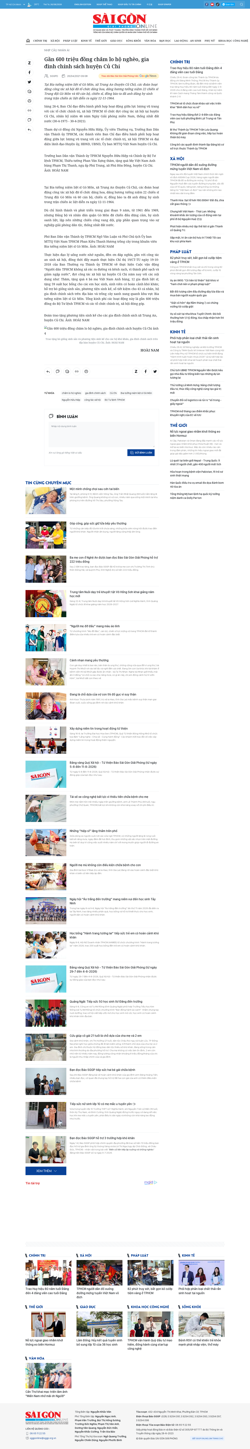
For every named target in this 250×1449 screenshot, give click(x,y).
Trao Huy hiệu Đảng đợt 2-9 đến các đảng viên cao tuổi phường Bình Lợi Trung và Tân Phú (195, 118)
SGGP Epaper (164, 4)
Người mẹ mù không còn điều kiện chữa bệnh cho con (105, 865)
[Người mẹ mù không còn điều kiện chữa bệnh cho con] (46, 876)
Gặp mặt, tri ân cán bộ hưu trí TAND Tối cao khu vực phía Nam (195, 239)
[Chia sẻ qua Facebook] (29, 72)
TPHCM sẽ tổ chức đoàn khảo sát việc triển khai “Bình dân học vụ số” (195, 105)
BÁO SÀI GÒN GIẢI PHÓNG (125, 23)
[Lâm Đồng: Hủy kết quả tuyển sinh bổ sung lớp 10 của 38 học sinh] (99, 1324)
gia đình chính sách (95, 393)
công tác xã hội (92, 399)
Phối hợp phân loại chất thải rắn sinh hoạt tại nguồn (194, 340)
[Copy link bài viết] (29, 110)
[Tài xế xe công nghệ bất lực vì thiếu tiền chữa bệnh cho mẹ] (46, 808)
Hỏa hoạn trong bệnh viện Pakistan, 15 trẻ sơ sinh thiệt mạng (196, 473)
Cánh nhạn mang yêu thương (89, 660)
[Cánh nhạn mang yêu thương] (46, 671)
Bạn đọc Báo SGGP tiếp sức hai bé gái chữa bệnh (102, 1070)
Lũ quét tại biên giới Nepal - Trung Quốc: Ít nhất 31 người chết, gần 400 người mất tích (195, 462)
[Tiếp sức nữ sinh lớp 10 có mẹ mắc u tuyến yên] (46, 1115)
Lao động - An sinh (187, 40)
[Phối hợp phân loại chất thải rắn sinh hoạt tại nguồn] (201, 1272)
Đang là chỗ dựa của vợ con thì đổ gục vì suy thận (103, 694)
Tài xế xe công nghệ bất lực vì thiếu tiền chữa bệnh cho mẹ (109, 797)
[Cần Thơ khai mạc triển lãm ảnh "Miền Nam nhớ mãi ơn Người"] (48, 1375)
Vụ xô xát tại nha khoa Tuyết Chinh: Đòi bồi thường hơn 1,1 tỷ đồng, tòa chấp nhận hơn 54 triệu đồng (197, 317)
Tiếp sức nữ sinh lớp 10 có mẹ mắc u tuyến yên (101, 1104)
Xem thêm (44, 1171)
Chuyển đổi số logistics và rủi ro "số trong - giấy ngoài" (195, 402)
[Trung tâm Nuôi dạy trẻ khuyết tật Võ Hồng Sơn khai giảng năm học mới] (46, 603)
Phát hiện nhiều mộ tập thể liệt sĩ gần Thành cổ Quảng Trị (196, 228)
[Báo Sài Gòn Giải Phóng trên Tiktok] (217, 4)
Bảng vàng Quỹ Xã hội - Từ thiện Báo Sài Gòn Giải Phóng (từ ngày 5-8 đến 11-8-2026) (113, 764)
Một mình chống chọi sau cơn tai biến (94, 489)
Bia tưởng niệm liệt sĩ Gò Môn (136, 393)
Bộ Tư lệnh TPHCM (115, 399)
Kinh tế (86, 40)
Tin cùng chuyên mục (48, 482)
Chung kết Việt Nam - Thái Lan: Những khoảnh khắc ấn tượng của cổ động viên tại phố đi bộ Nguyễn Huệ (195, 215)
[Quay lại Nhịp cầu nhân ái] (29, 129)
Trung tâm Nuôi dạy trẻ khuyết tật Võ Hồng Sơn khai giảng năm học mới (112, 594)
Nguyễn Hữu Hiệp (71, 399)
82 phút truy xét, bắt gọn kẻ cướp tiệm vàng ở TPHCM (196, 260)
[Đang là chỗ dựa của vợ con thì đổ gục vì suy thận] (46, 706)
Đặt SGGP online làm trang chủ (207, 1438)
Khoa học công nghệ (233, 40)
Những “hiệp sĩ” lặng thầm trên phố (93, 831)
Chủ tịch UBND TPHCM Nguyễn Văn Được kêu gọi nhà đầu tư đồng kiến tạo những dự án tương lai (196, 374)
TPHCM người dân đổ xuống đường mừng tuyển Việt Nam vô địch (193, 167)
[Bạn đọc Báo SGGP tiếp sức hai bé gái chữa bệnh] (46, 1081)
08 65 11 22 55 (37, 1433)
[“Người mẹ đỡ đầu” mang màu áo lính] (46, 637)
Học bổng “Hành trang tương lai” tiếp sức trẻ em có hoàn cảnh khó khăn (114, 935)
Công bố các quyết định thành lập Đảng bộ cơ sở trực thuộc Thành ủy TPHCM (197, 146)
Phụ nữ (210, 40)
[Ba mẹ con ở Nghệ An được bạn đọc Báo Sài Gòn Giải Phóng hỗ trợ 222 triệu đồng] (46, 569)
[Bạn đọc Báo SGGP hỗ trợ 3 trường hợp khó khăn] (46, 1149)
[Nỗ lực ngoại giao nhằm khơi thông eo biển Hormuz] (48, 1324)
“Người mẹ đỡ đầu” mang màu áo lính (95, 626)
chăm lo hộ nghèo (71, 393)
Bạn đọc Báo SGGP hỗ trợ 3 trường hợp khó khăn (102, 1138)
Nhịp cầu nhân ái (56, 50)
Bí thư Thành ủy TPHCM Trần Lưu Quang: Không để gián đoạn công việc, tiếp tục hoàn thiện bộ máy (196, 133)
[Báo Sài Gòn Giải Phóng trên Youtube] (212, 4)
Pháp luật (70, 40)
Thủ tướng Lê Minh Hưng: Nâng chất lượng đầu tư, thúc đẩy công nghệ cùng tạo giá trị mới (195, 389)
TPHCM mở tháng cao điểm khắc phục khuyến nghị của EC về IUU (192, 413)
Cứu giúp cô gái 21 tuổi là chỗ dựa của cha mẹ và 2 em (105, 1035)
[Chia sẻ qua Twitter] (29, 82)
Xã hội (55, 40)
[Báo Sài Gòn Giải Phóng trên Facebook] (207, 4)
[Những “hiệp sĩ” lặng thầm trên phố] (46, 842)
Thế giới (101, 40)
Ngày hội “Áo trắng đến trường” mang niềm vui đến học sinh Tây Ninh (113, 901)
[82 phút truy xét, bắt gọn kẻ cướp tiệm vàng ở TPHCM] (150, 1272)
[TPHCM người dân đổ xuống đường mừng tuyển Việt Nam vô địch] (99, 1272)
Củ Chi (113, 393)
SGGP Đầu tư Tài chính (129, 4)
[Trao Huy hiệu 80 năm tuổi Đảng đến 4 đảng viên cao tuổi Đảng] (48, 1272)
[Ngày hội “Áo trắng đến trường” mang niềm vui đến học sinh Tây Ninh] (46, 910)
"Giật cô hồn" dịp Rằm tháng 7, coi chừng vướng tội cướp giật (194, 304)
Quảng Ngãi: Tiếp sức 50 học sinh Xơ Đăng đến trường (106, 1001)
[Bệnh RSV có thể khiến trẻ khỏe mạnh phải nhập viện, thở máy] (201, 1324)
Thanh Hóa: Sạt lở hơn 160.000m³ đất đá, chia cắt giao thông (197, 202)
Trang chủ (28, 40)
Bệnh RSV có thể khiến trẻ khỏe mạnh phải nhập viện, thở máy (200, 1342)
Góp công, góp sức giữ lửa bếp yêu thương (98, 523)
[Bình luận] (29, 120)
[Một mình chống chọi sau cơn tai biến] (46, 500)
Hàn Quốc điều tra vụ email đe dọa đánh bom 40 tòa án (197, 484)
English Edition (82, 4)
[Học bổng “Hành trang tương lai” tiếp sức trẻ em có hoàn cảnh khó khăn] (46, 944)
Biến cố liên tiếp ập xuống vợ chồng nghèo (131, 1149)
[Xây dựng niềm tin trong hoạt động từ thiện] (46, 740)
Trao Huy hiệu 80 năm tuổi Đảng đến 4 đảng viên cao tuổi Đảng (196, 70)
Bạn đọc (165, 40)
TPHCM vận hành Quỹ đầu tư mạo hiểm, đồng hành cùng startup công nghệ (150, 1344)
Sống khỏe (133, 40)
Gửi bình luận (143, 452)
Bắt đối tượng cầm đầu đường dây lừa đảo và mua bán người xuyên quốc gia (197, 293)
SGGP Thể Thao (104, 4)
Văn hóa (150, 40)
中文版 (149, 4)
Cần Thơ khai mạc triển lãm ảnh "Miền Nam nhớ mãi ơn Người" (47, 1394)
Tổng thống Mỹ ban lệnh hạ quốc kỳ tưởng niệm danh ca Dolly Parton (195, 495)
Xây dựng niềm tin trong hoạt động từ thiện (99, 728)
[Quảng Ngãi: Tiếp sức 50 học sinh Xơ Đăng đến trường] (46, 1013)
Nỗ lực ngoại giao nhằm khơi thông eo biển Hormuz (195, 433)
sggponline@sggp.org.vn (43, 1438)
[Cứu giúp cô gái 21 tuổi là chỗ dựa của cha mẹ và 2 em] (46, 1047)
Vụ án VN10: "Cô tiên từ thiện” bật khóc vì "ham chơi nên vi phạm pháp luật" (194, 282)
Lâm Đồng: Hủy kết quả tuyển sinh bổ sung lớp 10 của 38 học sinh (99, 1342)
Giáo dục (116, 40)
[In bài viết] (29, 101)
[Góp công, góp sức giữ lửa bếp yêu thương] (46, 535)
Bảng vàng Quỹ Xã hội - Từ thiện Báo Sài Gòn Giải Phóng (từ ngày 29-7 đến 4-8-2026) (113, 969)
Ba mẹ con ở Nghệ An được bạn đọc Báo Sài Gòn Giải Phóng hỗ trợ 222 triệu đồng (114, 559)
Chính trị (40, 40)
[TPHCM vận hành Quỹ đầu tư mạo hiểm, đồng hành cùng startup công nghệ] (150, 1324)
